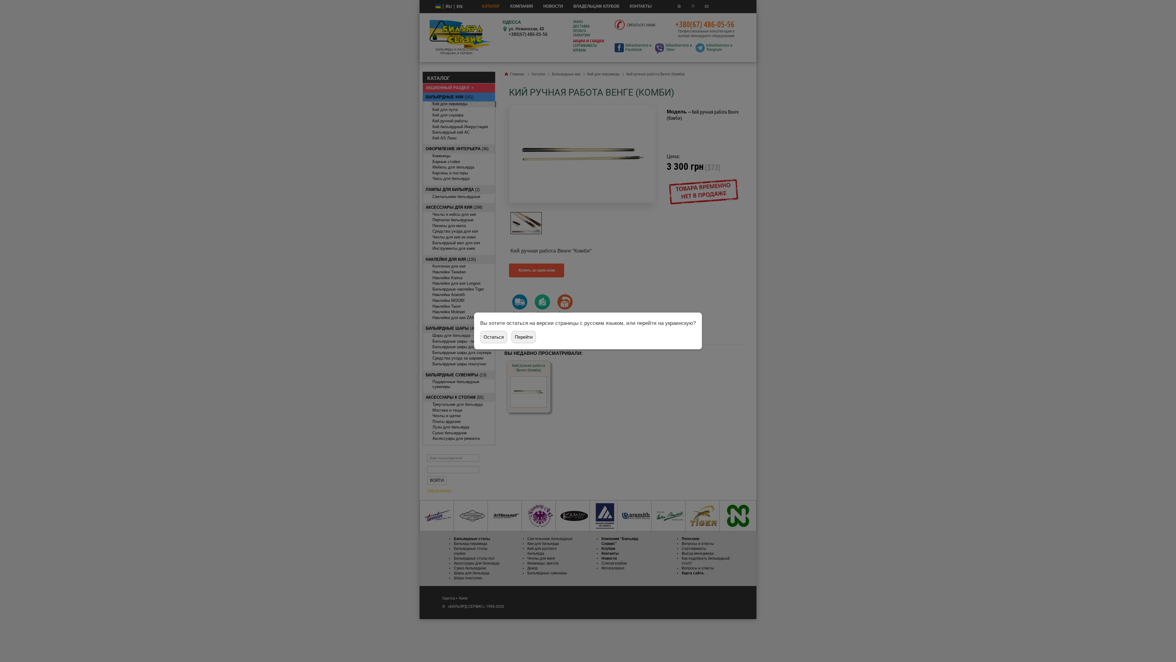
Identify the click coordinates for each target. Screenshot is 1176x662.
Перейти (524, 337)
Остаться (494, 337)
